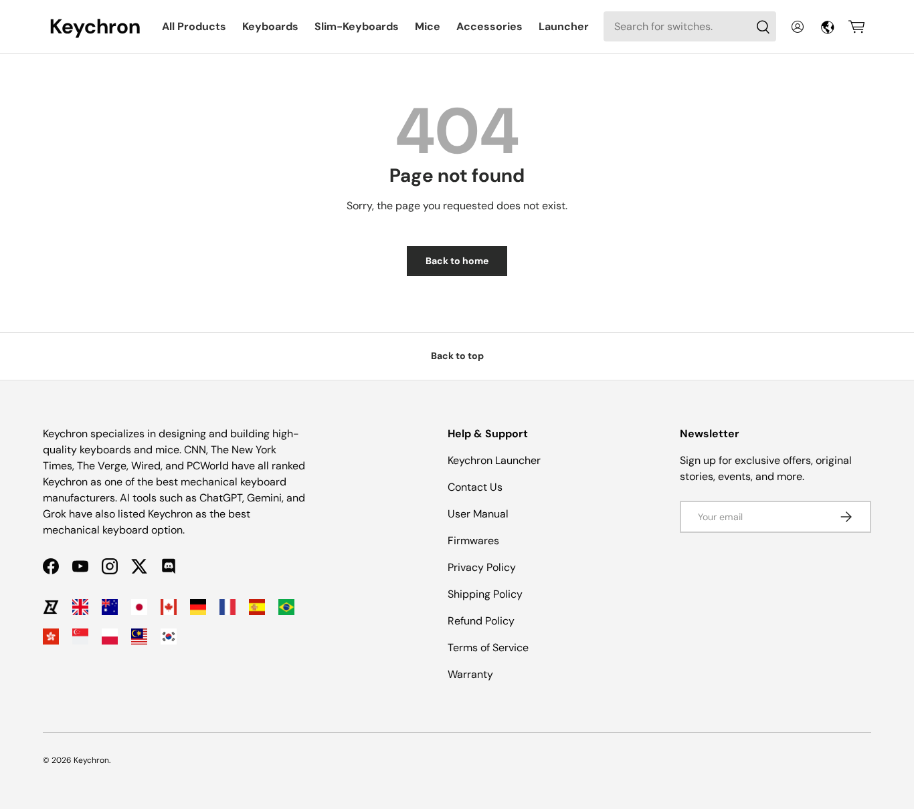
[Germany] (198, 607)
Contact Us (475, 487)
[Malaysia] (139, 636)
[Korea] (168, 636)
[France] (227, 607)
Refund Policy (481, 621)
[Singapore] (80, 636)
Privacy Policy (482, 567)
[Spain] (257, 607)
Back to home (457, 261)
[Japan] (139, 607)
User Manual (478, 514)
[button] (856, 26)
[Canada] (168, 607)
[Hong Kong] (51, 636)
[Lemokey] (51, 607)
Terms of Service (488, 648)
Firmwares (473, 541)
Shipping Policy (485, 594)
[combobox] (690, 26)
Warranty (470, 674)
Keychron (91, 760)
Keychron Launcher (494, 460)
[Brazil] (286, 607)
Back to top (457, 356)
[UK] (80, 607)
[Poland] (109, 636)
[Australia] (109, 607)
